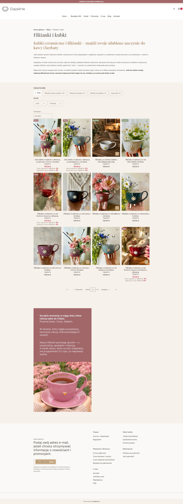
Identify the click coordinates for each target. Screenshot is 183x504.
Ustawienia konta (130, 440)
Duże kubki (116, 93)
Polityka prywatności (131, 453)
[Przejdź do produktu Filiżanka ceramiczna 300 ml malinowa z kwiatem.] (106, 192)
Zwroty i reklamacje (101, 436)
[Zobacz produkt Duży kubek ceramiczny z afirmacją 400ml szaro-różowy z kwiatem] (58, 154)
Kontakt (96, 473)
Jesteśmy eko (98, 477)
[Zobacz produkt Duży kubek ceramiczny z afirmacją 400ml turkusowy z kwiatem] (88, 154)
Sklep (48, 30)
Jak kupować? (128, 456)
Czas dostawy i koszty (102, 456)
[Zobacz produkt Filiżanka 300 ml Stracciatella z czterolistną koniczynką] (117, 154)
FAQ (94, 483)
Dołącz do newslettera (45, 462)
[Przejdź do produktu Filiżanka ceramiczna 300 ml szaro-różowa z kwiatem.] (77, 246)
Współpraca (97, 480)
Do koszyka (146, 154)
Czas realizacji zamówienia (104, 460)
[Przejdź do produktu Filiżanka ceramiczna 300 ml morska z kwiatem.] (135, 192)
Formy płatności (99, 453)
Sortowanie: (37, 111)
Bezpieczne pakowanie (102, 463)
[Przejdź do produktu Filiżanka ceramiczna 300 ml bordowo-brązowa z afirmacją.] (47, 192)
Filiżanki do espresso (77, 93)
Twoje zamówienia (130, 436)
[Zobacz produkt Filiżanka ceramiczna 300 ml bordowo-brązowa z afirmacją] (58, 208)
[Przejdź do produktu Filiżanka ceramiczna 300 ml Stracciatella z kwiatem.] (135, 138)
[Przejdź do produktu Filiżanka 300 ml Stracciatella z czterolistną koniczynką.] (106, 138)
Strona (88, 289)
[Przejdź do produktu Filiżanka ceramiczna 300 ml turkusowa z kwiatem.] (106, 246)
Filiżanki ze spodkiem (98, 93)
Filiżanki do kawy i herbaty (54, 93)
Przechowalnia (129, 443)
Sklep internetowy (91, 501)
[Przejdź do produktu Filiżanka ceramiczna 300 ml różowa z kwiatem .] (47, 246)
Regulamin (97, 440)
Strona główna (39, 30)
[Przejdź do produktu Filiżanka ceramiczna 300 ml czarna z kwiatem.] (77, 192)
